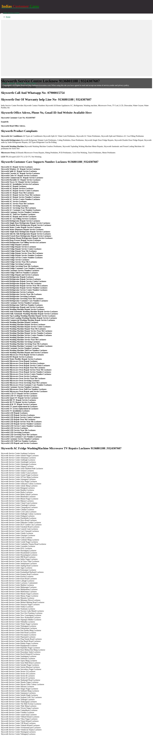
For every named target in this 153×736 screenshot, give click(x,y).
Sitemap (12, 83)
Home (8, 17)
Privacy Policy (31, 83)
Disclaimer (20, 83)
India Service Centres (11, 13)
